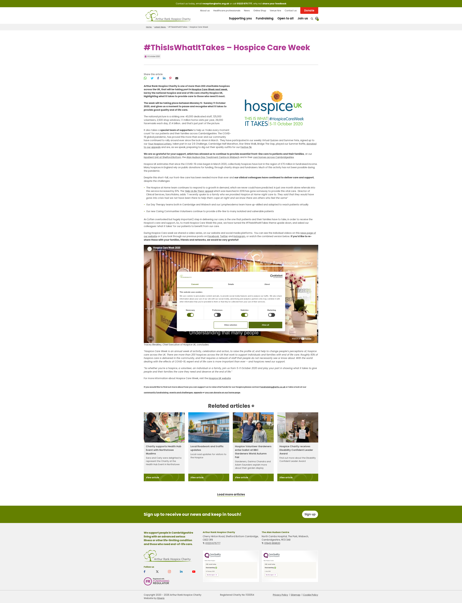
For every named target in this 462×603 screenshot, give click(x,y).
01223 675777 (212, 543)
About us (205, 10)
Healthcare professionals (226, 10)
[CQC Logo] (213, 557)
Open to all (285, 18)
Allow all (265, 325)
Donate (309, 10)
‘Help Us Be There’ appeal (199, 191)
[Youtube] (196, 571)
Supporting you (240, 18)
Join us (303, 18)
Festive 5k (246, 147)
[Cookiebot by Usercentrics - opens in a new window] (271, 276)
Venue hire (275, 10)
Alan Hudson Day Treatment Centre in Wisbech (212, 157)
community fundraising (156, 392)
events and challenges (181, 392)
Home (149, 27)
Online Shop (259, 10)
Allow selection (230, 325)
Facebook (213, 236)
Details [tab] (231, 284)
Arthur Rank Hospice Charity (169, 16)
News (247, 10)
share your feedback (274, 3)
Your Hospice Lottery (160, 143)
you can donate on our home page (222, 392)
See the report (211, 574)
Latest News (160, 27)
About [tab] (267, 284)
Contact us (291, 10)
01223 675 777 (244, 3)
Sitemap (295, 595)
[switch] (217, 315)
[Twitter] (152, 78)
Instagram (239, 236)
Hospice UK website (220, 378)
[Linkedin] (184, 571)
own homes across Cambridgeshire (273, 157)
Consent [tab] (195, 284)
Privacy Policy (280, 595)
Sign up (310, 514)
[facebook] (148, 571)
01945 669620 (272, 543)
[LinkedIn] (164, 78)
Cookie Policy (310, 595)
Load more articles (231, 494)
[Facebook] (158, 78)
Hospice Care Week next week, (210, 89)
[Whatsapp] (145, 78)
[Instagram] (172, 571)
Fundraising (264, 18)
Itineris (160, 598)
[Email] (176, 78)
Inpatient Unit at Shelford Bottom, (163, 157)
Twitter (224, 236)
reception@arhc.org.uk (215, 3)
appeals (198, 392)
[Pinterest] (170, 78)
